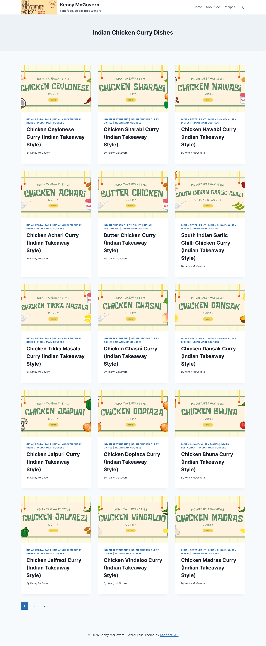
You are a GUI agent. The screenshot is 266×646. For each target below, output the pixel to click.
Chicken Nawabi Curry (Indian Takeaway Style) (208, 137)
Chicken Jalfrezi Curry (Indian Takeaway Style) (53, 567)
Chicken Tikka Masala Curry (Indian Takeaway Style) (55, 356)
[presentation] (56, 88)
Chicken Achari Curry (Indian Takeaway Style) (52, 242)
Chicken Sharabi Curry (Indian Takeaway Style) (131, 137)
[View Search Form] (242, 7)
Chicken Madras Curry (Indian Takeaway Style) (208, 567)
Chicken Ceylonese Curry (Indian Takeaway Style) (55, 137)
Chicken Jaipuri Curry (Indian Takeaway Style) (53, 462)
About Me (213, 7)
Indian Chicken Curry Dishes (122, 225)
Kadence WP (169, 635)
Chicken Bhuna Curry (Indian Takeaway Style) (207, 462)
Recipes (229, 7)
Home (197, 7)
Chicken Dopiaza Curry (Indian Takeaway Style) (132, 462)
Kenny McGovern (40, 152)
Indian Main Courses (50, 122)
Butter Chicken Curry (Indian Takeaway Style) (130, 242)
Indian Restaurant (38, 119)
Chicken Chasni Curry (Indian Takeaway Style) (130, 356)
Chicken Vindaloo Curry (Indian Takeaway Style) (133, 567)
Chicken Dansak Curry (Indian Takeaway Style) (208, 356)
